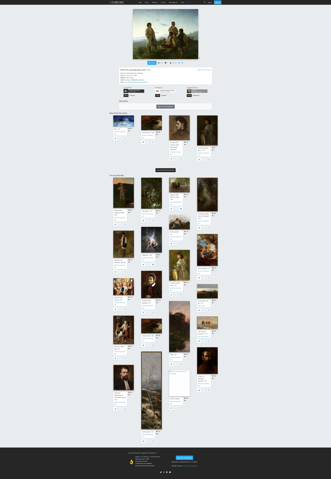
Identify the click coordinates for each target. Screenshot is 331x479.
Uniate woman (146, 132)
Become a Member (184, 458)
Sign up (217, 2)
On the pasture (174, 232)
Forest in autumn (175, 399)
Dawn (171, 354)
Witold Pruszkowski (205, 70)
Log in (210, 2)
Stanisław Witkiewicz (176, 237)
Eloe (115, 129)
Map (140, 2)
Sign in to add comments (165, 106)
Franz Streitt (201, 306)
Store (182, 2)
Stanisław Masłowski (176, 202)
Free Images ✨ (173, 2)
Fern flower (145, 211)
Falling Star (145, 255)
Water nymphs (202, 268)
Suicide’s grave (146, 432)
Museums (154, 2)
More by (165, 170)
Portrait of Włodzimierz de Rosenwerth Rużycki (120, 395)
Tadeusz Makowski (119, 302)
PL (115, 134)
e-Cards (163, 2)
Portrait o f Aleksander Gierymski (201, 379)
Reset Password (192, 466)
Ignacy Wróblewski (203, 336)
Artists (147, 2)
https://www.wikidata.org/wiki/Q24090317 (136, 82)
